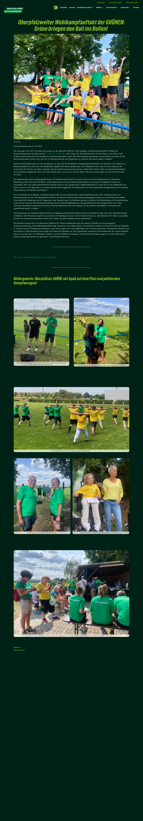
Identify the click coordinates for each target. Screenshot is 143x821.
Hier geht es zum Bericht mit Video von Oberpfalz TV (35, 257)
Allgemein (17, 647)
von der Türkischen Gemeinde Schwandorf (92, 636)
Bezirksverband (20, 650)
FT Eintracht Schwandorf (56, 154)
